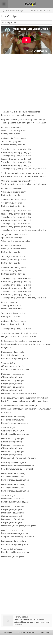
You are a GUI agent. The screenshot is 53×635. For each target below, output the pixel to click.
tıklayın (20, 624)
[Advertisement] (26, 82)
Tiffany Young (10, 22)
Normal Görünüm (26, 632)
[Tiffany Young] (8, 625)
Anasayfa (8, 632)
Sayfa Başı (45, 632)
